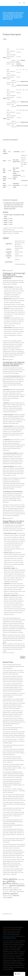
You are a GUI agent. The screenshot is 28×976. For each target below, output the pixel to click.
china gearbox (10, 879)
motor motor (12, 891)
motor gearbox (6, 891)
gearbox (11, 881)
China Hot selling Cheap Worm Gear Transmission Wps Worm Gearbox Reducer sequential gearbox (13, 666)
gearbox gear (21, 883)
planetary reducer (7, 895)
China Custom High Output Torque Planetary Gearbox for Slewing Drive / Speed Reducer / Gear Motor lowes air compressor (14, 846)
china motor (21, 879)
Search (22, 657)
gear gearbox (6, 889)
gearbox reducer (8, 888)
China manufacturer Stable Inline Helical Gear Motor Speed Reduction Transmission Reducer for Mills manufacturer (13, 672)
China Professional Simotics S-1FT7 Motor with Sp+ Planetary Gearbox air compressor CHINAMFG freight (13, 741)
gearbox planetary (17, 885)
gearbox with (16, 887)
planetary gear (20, 891)
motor (20, 889)
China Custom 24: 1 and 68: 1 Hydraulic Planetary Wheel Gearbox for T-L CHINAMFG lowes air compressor (14, 790)
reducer (16, 895)
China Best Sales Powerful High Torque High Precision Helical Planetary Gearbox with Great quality (14, 840)
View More (5, 238)
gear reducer (14, 889)
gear (4, 881)
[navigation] (19, 974)
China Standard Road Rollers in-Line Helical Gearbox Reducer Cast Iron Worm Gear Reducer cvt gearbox (14, 695)
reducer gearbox (8, 897)
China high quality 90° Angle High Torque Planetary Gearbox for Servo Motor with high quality (14, 804)
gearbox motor (6, 885)
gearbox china (10, 883)
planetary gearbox (10, 893)
